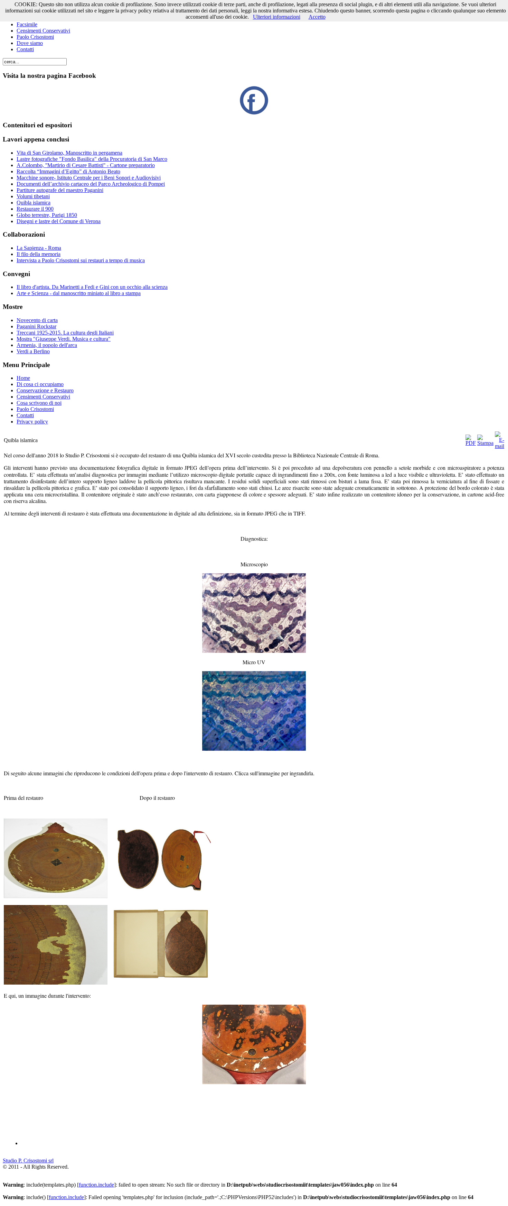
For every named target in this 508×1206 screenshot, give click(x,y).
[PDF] (470, 443)
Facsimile (27, 24)
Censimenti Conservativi (43, 31)
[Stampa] (485, 443)
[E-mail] (499, 446)
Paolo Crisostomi (35, 37)
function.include (96, 1185)
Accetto (317, 17)
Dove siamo (30, 43)
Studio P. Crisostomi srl (28, 1160)
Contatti (25, 49)
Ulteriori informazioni (276, 17)
